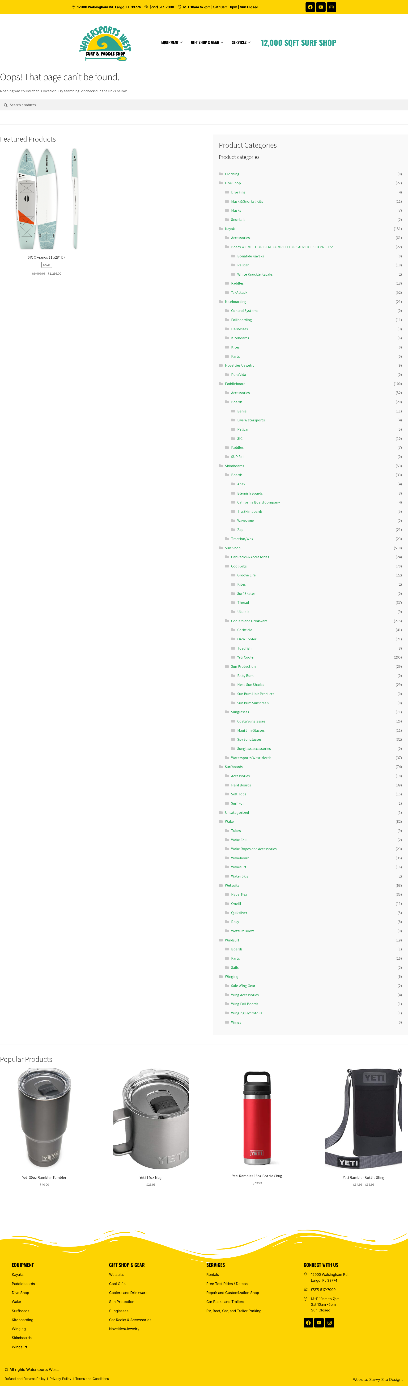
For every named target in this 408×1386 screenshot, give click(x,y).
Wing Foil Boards (244, 1003)
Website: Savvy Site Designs (378, 1379)
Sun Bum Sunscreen (253, 703)
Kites (235, 347)
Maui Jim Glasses (251, 730)
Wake (229, 821)
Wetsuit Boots (243, 930)
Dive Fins (238, 192)
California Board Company (258, 502)
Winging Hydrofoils (246, 1013)
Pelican (243, 265)
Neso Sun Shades (250, 684)
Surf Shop (233, 548)
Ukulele (243, 611)
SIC (239, 438)
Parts (235, 356)
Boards (236, 401)
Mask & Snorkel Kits (247, 201)
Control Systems (244, 310)
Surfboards (234, 766)
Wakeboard (240, 858)
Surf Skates (246, 593)
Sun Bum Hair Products (255, 693)
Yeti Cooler (246, 657)
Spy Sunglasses (249, 739)
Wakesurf (238, 867)
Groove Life (246, 575)
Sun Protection (243, 666)
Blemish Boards (250, 493)
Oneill (236, 903)
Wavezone (245, 520)
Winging (231, 976)
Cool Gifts (239, 566)
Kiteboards (240, 338)
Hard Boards (241, 785)
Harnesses (239, 329)
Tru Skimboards (250, 511)
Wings (236, 1022)
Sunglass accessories (254, 748)
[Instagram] (331, 7)
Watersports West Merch (251, 757)
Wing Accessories (245, 994)
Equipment (169, 42)
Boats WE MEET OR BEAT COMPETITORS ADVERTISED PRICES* (282, 246)
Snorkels (238, 219)
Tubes (236, 830)
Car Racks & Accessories (250, 556)
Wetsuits (232, 885)
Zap (240, 529)
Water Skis (239, 876)
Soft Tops (238, 794)
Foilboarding (241, 319)
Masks (236, 210)
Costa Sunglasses (251, 721)
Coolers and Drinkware (249, 620)
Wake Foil (239, 839)
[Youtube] (321, 7)
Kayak (230, 228)
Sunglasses (240, 712)
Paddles (237, 283)
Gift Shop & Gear (205, 42)
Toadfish (244, 648)
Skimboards (234, 465)
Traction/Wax (242, 538)
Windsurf (232, 940)
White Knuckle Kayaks (255, 274)
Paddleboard (235, 383)
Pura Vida (238, 374)
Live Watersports (251, 420)
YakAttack (239, 292)
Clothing (232, 174)
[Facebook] (310, 7)
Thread (243, 602)
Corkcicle (244, 629)
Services (239, 42)
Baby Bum (245, 675)
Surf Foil (238, 803)
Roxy (235, 921)
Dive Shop (233, 183)
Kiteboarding (235, 301)
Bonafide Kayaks (250, 256)
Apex (241, 484)
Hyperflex (239, 894)
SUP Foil (238, 456)
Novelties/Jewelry (239, 365)
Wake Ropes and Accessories (254, 848)
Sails (235, 967)
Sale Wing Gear (243, 985)
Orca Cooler (246, 639)
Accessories (240, 237)
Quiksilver (239, 912)
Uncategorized (237, 812)
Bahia (241, 411)
